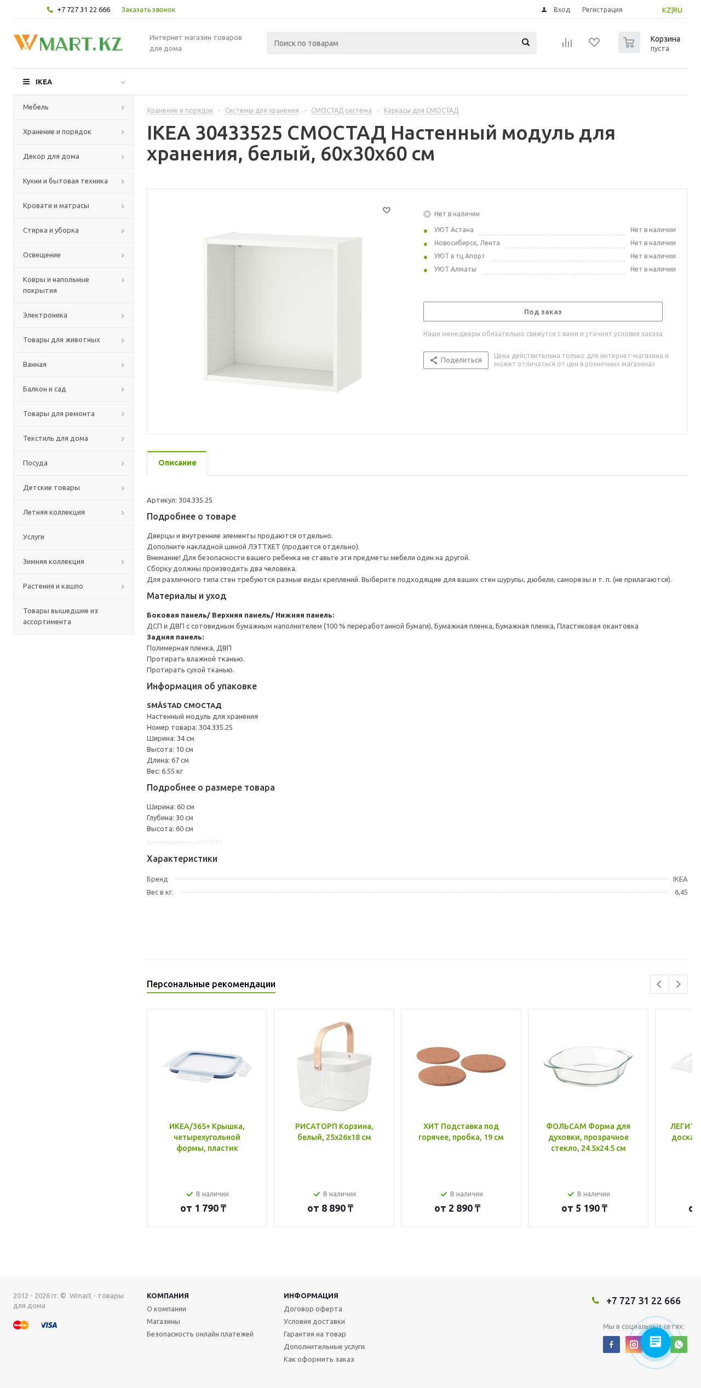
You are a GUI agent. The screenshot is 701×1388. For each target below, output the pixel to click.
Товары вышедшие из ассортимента (60, 616)
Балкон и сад (44, 389)
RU (677, 10)
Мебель (36, 107)
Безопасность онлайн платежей (200, 1334)
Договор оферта (313, 1308)
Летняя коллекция (54, 512)
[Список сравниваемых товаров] (567, 46)
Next (678, 984)
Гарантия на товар (315, 1334)
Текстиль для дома (55, 438)
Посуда (35, 462)
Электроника (45, 315)
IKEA (44, 81)
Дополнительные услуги (324, 1346)
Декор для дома (51, 156)
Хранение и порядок (57, 131)
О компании (166, 1308)
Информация (311, 1295)
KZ (666, 10)
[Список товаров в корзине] (650, 50)
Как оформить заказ (319, 1359)
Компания (168, 1295)
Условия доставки (314, 1321)
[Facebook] (611, 1344)
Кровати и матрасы (56, 205)
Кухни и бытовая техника (65, 181)
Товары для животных (61, 339)
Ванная (35, 364)
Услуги (33, 536)
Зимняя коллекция (53, 561)
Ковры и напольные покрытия (56, 284)
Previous (660, 984)
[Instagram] (633, 1344)
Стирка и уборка (51, 230)
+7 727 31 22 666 (83, 9)
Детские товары (51, 487)
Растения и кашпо (53, 586)
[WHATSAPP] (678, 1344)
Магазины (163, 1321)
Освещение (42, 254)
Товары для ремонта (59, 413)
